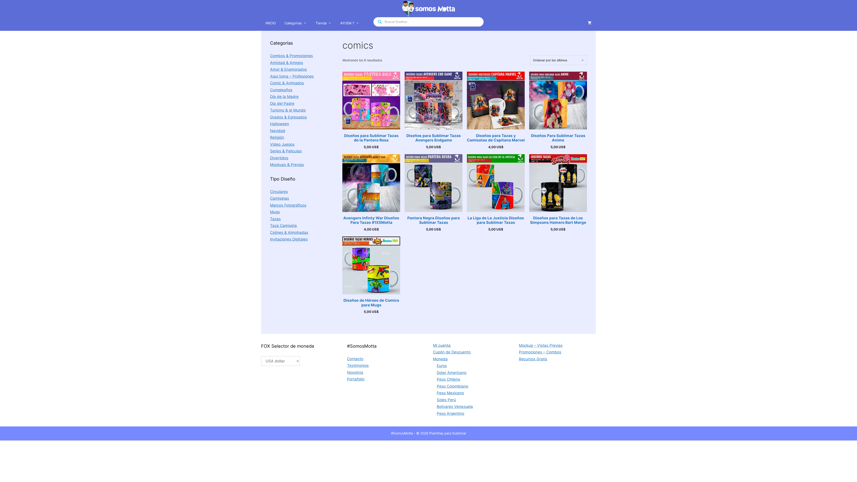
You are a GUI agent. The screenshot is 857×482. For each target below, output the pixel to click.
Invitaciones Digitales (289, 239)
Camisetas (279, 198)
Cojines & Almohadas (289, 232)
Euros (442, 366)
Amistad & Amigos (286, 62)
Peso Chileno (448, 379)
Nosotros (355, 372)
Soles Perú (446, 400)
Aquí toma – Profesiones (292, 76)
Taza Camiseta (283, 225)
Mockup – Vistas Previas (541, 345)
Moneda (440, 359)
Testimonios (358, 365)
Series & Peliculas (286, 151)
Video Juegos (282, 144)
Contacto (355, 359)
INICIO (271, 23)
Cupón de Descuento (452, 352)
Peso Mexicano (450, 393)
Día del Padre (282, 103)
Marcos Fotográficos (288, 205)
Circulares (279, 191)
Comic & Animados (287, 83)
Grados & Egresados (288, 117)
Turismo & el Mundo (288, 110)
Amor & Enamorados (288, 69)
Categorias (293, 23)
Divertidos (279, 158)
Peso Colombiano (452, 386)
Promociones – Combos (540, 352)
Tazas (275, 219)
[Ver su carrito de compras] (589, 23)
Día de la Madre (284, 96)
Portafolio (355, 379)
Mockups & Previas (287, 164)
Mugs (275, 212)
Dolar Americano (451, 372)
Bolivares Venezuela (455, 406)
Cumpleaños (281, 90)
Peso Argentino (450, 413)
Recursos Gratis (533, 359)
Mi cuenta (442, 345)
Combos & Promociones (291, 56)
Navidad (277, 131)
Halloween (279, 124)
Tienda (321, 23)
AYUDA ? (347, 23)
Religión (277, 137)
